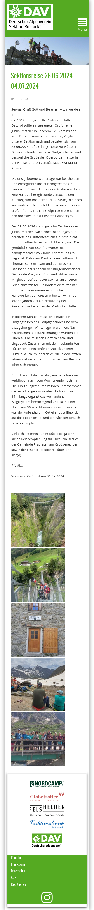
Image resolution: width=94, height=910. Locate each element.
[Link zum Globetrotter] (47, 796)
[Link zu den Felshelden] (47, 810)
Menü (82, 29)
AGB (13, 878)
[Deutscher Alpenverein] (47, 840)
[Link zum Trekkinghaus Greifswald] (47, 824)
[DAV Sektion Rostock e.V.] (29, 15)
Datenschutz (19, 871)
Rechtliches (18, 884)
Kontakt (16, 858)
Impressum (18, 864)
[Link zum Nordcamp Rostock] (47, 784)
